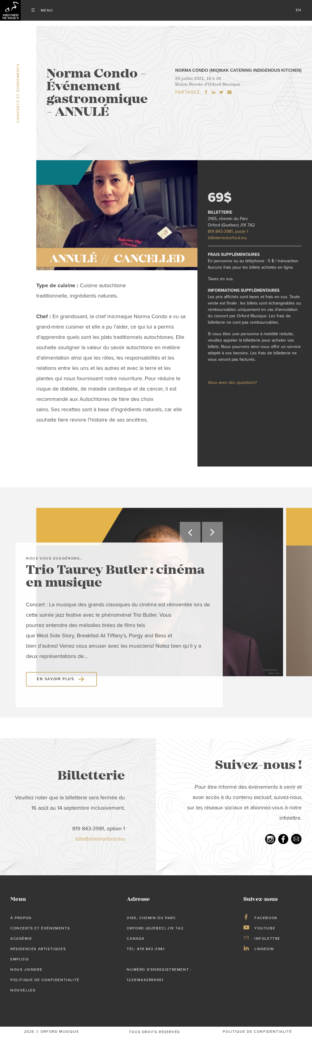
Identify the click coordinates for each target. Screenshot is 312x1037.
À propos (21, 918)
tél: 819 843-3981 (146, 949)
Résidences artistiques (38, 949)
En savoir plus (55, 679)
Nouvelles (22, 990)
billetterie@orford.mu (227, 237)
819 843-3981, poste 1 (228, 231)
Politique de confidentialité (45, 980)
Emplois (19, 959)
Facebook (266, 918)
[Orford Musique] (10, 10)
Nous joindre (26, 969)
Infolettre (267, 938)
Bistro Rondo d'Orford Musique (207, 84)
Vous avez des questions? (232, 382)
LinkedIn (264, 949)
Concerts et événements (40, 928)
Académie (21, 938)
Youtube (264, 928)
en (299, 10)
